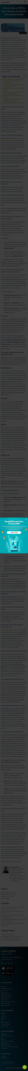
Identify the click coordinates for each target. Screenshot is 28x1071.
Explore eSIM (14, 532)
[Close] (26, 519)
